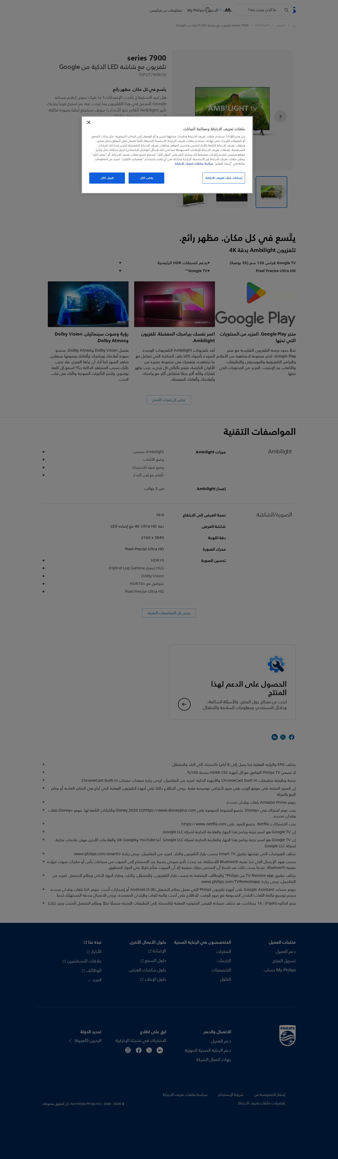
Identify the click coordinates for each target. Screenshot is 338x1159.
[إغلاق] (89, 122)
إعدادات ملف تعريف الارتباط (223, 177)
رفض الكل (146, 177)
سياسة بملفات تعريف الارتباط (194, 163)
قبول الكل (107, 177)
